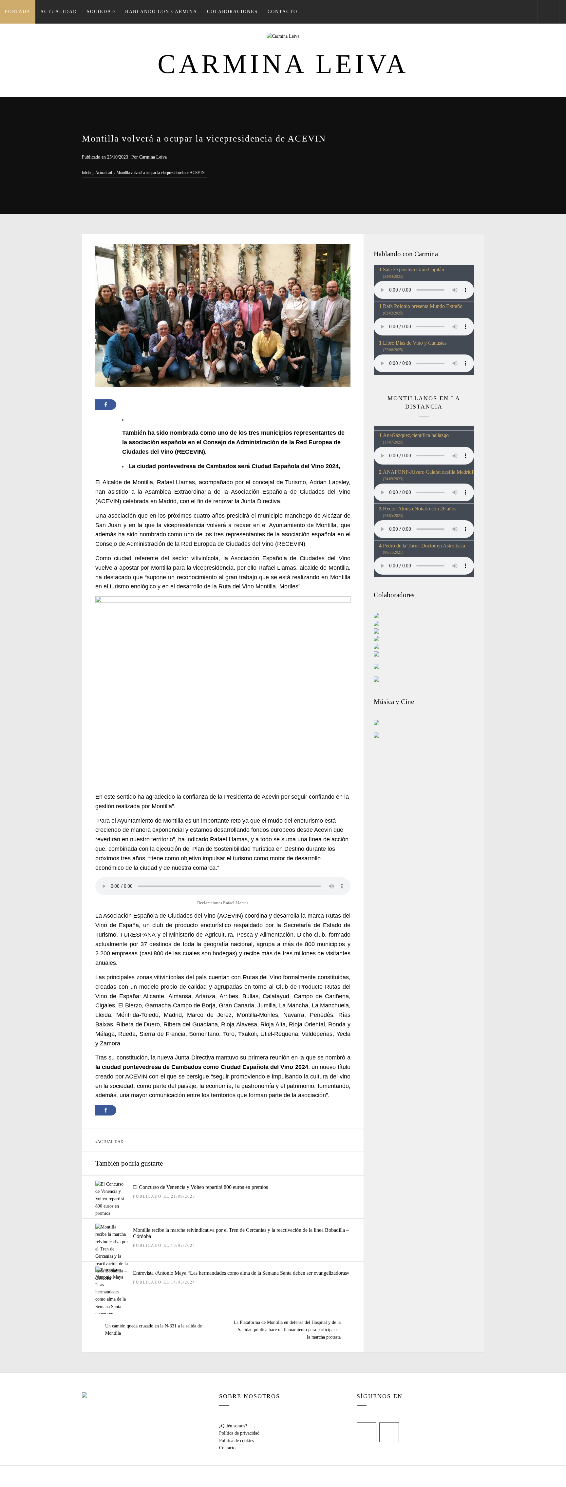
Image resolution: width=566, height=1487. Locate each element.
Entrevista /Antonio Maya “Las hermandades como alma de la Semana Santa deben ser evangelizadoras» (241, 1273)
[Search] (548, 12)
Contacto (282, 11)
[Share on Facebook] (105, 404)
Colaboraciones (232, 11)
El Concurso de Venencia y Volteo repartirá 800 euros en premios (200, 1187)
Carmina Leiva (283, 64)
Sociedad (101, 11)
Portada (17, 11)
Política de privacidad (239, 1433)
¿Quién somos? (233, 1425)
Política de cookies (236, 1440)
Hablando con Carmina (161, 11)
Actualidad (58, 11)
